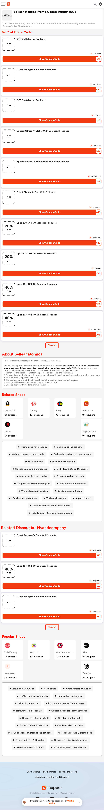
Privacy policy (53, 793)
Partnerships (49, 772)
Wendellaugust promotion (34, 491)
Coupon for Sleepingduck (35, 718)
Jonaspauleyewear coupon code (69, 747)
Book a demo (33, 772)
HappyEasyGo (89, 431)
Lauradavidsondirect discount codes (52, 506)
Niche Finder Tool (68, 772)
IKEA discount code (28, 703)
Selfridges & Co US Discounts (72, 469)
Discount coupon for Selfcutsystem (66, 703)
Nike (84, 652)
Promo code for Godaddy (34, 447)
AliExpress (87, 410)
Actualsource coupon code (34, 725)
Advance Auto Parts (66, 652)
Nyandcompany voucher (78, 689)
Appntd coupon (83, 498)
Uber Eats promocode (63, 461)
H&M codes (50, 689)
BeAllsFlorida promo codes (34, 696)
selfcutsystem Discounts (29, 711)
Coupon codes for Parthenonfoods (69, 711)
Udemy (33, 410)
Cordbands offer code (69, 718)
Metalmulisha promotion (24, 498)
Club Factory (10, 652)
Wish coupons (35, 461)
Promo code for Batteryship (30, 740)
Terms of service (67, 793)
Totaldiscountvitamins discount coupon (51, 513)
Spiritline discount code (69, 491)
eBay (58, 410)
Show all (52, 345)
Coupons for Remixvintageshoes (71, 740)
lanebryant (9, 673)
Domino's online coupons (69, 447)
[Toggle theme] (100, 4)
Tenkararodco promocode (73, 483)
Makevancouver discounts (30, 747)
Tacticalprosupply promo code (76, 733)
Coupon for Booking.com (70, 696)
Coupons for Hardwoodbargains (33, 483)
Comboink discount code (70, 725)
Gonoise (86, 673)
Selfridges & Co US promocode (31, 469)
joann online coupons (23, 689)
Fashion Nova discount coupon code (72, 454)
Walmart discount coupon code (28, 454)
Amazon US (10, 410)
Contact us (52, 777)
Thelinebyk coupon (56, 498)
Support (64, 777)
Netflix (7, 431)
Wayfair (34, 652)
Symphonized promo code (70, 476)
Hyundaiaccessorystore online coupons (31, 733)
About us (40, 777)
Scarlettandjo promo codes (33, 476)
